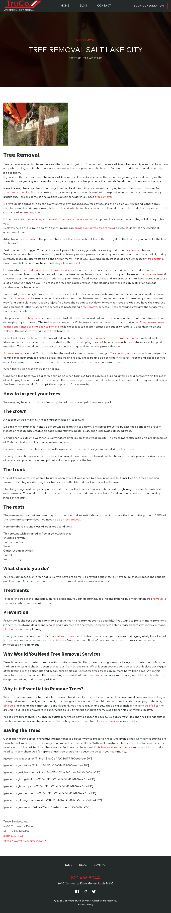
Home (65, 5)
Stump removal (13, 353)
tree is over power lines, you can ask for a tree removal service (51, 219)
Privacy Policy (85, 904)
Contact (104, 5)
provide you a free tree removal (94, 228)
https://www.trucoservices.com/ (24, 841)
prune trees (156, 274)
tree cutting (155, 259)
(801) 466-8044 (13, 836)
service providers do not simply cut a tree (113, 338)
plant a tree (11, 629)
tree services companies (116, 747)
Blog (83, 5)
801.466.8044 (85, 878)
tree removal (27, 239)
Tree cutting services (123, 353)
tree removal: (104, 197)
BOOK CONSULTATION (149, 6)
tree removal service (16, 192)
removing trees (32, 212)
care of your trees (62, 636)
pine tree (9, 705)
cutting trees (32, 318)
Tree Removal (85, 40)
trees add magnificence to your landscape (47, 270)
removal (158, 598)
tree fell (149, 705)
